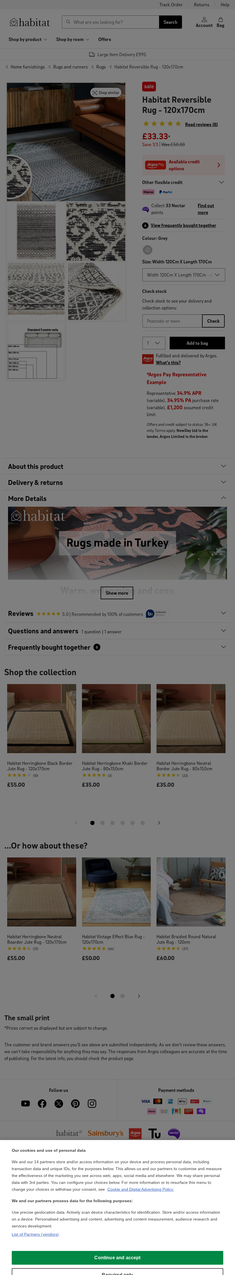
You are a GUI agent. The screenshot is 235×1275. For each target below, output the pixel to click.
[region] (117, 1207)
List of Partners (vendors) (35, 1234)
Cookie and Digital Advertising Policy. (140, 1189)
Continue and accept (117, 1257)
